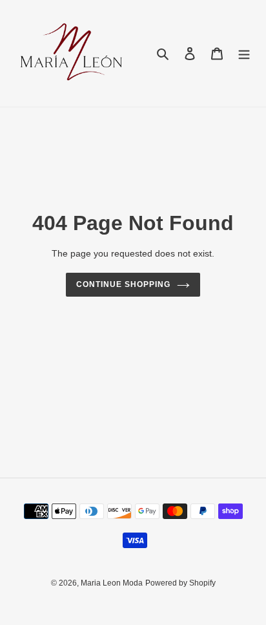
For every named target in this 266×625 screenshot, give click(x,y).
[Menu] (244, 53)
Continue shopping (123, 284)
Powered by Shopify (180, 583)
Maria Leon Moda (112, 583)
